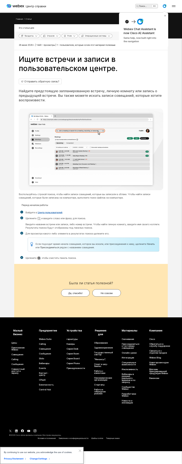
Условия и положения (47, 438)
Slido (41, 359)
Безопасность (46, 385)
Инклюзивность (130, 369)
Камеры (71, 344)
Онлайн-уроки (129, 353)
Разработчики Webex (129, 395)
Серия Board (73, 359)
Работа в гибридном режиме (100, 392)
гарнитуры (72, 339)
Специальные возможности (129, 364)
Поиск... (143, 6)
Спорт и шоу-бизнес (101, 365)
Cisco (152, 339)
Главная (19, 19)
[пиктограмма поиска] (137, 6)
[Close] (79, 450)
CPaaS (42, 380)
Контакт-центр (43, 374)
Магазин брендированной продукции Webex (158, 371)
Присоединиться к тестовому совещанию (130, 346)
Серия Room (73, 354)
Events (42, 368)
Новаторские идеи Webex (158, 364)
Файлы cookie (97, 438)
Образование (101, 343)
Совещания (17, 355)
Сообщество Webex (128, 388)
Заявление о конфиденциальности (73, 438)
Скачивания (128, 339)
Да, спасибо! (75, 293)
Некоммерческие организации (103, 379)
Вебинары (44, 363)
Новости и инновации (127, 402)
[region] (42, 455)
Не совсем (107, 293)
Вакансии (154, 378)
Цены (14, 343)
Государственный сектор (103, 354)
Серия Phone (73, 363)
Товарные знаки (113, 438)
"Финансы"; (100, 359)
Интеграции (128, 358)
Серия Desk (72, 349)
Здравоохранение (103, 348)
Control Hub (45, 390)
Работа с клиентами (99, 372)
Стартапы (99, 385)
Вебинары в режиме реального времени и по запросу (128, 378)
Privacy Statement (13, 458)
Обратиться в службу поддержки (159, 345)
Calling (14, 359)
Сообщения (17, 364)
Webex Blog (155, 358)
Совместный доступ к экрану (18, 371)
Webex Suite (45, 339)
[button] (164, 6)
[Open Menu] (173, 6)
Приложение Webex (18, 349)
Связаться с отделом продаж (158, 352)
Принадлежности (76, 368)
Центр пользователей (50, 212)
